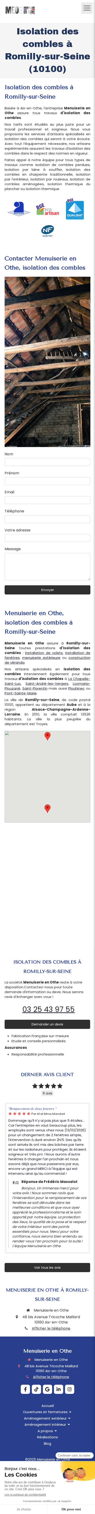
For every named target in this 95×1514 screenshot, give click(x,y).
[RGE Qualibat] (76, 209)
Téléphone (14, 511)
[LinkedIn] (58, 1389)
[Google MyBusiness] (47, 1389)
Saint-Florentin (35, 688)
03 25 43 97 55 (48, 1009)
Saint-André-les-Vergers (47, 683)
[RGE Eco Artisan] (47, 209)
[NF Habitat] (47, 231)
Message (13, 549)
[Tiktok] (36, 1389)
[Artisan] (18, 209)
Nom (9, 454)
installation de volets (44, 652)
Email (9, 492)
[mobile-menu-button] (87, 8)
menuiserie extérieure (41, 657)
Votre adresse (17, 530)
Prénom (12, 473)
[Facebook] (25, 1389)
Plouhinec (76, 688)
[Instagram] (69, 1389)
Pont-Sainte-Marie (21, 693)
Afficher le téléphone (51, 1328)
